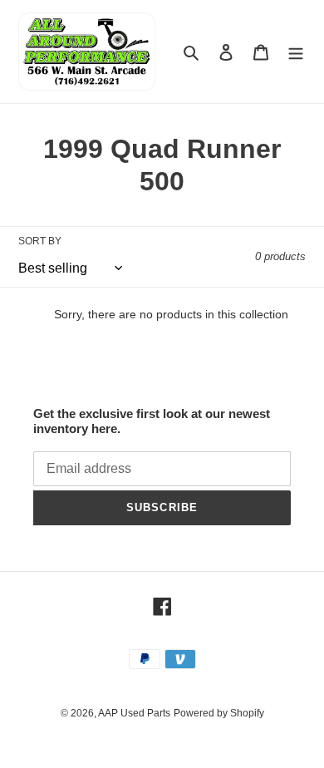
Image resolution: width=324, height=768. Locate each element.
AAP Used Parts (134, 713)
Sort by (39, 241)
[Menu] (295, 52)
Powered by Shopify (219, 713)
